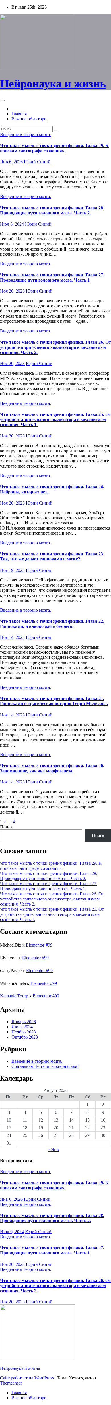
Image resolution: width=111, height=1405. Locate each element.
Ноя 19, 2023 (12, 570)
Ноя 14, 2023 (12, 637)
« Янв (53, 1149)
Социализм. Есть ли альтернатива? (45, 1066)
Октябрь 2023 (24, 1037)
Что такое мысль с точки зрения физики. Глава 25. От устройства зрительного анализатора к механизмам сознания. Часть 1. (55, 419)
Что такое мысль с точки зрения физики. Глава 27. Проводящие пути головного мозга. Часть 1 (52, 277)
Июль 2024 (22, 1026)
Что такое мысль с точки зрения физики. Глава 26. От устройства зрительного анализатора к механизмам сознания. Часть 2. (55, 347)
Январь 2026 (23, 1021)
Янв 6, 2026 (11, 161)
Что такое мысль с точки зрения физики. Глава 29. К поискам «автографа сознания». (54, 148)
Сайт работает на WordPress (27, 1377)
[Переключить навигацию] (2, 100)
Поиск (6, 826)
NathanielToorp (14, 995)
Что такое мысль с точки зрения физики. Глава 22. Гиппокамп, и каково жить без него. (52, 624)
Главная (19, 113)
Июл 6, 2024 (12, 224)
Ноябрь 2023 (23, 1031)
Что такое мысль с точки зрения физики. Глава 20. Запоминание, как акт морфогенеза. (52, 768)
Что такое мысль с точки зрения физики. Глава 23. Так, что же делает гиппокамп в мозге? (52, 556)
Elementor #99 (39, 945)
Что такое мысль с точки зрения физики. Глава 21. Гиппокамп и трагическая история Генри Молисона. (54, 701)
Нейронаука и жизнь (53, 83)
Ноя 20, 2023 (12, 291)
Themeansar (11, 1383)
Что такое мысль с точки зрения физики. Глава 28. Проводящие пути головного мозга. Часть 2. (52, 210)
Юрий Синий (37, 161)
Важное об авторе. (29, 118)
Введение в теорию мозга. (25, 134)
